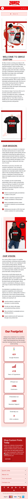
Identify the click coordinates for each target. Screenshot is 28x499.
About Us (15, 14)
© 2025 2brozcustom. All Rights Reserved (14, 493)
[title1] (14, 496)
